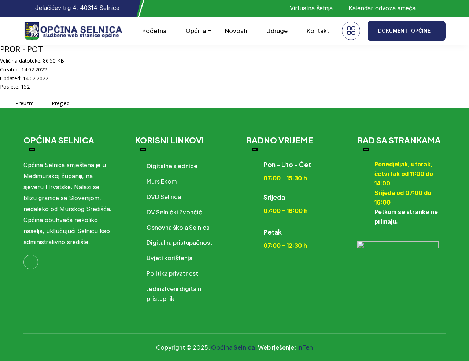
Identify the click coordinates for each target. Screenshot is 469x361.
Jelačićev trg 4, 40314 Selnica (77, 7)
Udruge (277, 30)
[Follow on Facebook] (440, 8)
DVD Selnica (164, 196)
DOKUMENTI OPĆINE (404, 30)
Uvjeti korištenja (169, 258)
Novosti (236, 30)
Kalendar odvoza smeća (382, 8)
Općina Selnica (233, 347)
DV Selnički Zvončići (175, 212)
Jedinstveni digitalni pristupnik (175, 293)
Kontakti (319, 30)
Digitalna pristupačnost (180, 242)
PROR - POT (21, 48)
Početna (154, 30)
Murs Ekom (162, 181)
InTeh (305, 347)
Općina (195, 30)
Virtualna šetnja (311, 8)
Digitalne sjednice (172, 166)
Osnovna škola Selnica (178, 227)
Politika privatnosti (173, 273)
